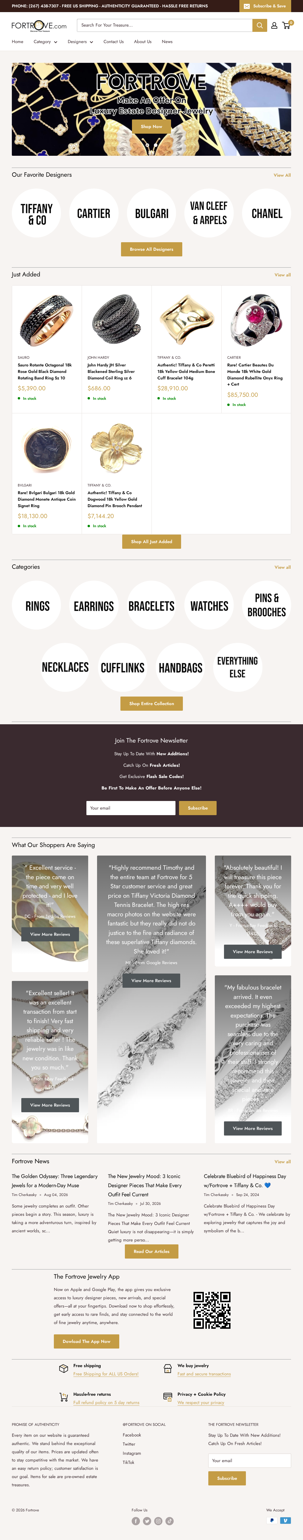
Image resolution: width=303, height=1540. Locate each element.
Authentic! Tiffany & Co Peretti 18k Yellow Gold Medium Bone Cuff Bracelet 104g (186, 371)
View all (283, 275)
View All (283, 175)
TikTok (128, 1462)
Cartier (234, 357)
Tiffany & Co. (169, 357)
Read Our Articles (152, 1251)
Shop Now (151, 148)
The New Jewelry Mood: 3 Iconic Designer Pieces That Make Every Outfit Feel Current (145, 1185)
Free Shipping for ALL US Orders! (106, 1374)
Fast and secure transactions (204, 1374)
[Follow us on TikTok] (169, 1521)
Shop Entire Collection (151, 703)
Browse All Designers (151, 249)
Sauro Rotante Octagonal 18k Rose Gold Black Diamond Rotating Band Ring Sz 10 (45, 371)
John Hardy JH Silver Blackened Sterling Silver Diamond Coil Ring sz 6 (111, 371)
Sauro (23, 357)
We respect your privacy (201, 1402)
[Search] (259, 25)
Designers (77, 41)
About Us (143, 41)
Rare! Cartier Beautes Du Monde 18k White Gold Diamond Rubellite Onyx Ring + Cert (255, 374)
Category (42, 41)
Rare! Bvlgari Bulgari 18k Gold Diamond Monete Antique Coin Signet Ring (47, 499)
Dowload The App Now (86, 1341)
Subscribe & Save (269, 6)
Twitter (129, 1444)
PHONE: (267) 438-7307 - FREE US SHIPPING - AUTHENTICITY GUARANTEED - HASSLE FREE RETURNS (110, 6)
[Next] (291, 209)
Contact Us (114, 41)
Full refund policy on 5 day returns (106, 1402)
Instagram (132, 1453)
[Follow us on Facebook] (136, 1521)
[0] (286, 25)
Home (17, 41)
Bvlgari (25, 485)
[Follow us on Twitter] (147, 1521)
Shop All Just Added (151, 541)
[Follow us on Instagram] (158, 1521)
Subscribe (198, 808)
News (167, 41)
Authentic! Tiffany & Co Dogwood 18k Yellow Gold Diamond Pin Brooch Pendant (115, 499)
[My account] (274, 25)
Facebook (132, 1435)
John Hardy (98, 357)
